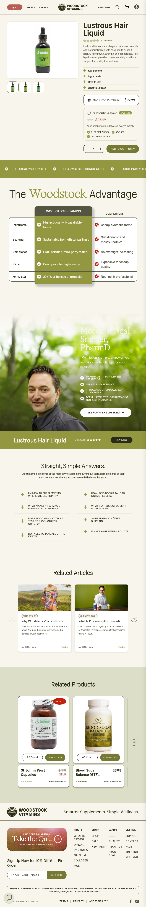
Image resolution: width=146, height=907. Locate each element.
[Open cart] (127, 7)
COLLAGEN (81, 860)
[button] (9, 898)
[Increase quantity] (100, 149)
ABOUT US (115, 846)
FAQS (129, 846)
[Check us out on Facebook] (130, 901)
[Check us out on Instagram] (137, 901)
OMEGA (79, 844)
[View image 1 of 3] (13, 87)
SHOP (95, 836)
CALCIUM (80, 855)
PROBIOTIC (81, 849)
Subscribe (57, 875)
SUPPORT (132, 836)
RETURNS (132, 857)
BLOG (112, 836)
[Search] (117, 7)
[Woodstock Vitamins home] (73, 7)
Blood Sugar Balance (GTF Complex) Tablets (90, 774)
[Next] (134, 619)
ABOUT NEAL (113, 853)
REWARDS (98, 846)
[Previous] (12, 619)
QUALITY (114, 841)
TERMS (63, 901)
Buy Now (121, 440)
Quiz (15, 7)
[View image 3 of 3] (38, 87)
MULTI (78, 865)
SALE (95, 841)
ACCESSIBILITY (98, 901)
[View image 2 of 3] (25, 87)
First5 (31, 7)
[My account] (136, 7)
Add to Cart (55, 757)
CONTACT (132, 841)
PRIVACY (78, 901)
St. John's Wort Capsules (33, 772)
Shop (42, 7)
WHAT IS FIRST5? (79, 837)
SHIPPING (132, 851)
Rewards (104, 7)
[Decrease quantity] (87, 149)
